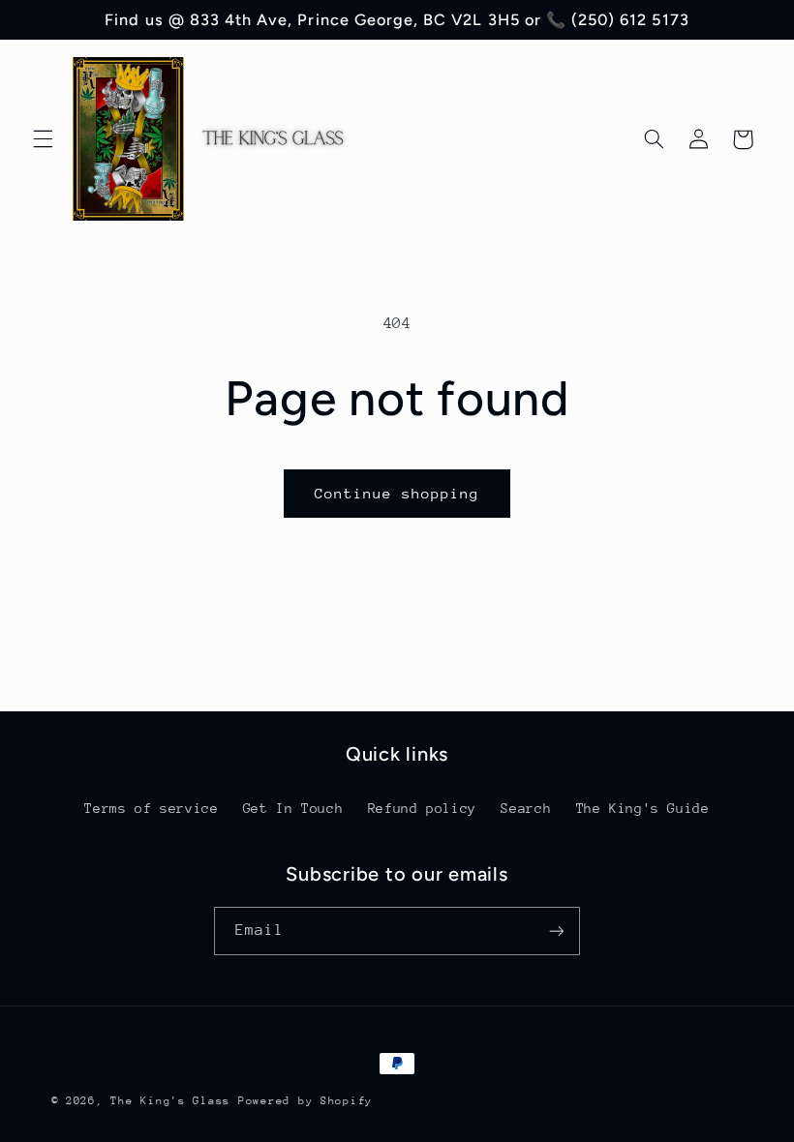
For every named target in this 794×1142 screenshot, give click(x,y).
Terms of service (151, 808)
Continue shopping (397, 493)
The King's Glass (170, 1101)
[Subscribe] (556, 930)
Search (526, 808)
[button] (42, 139)
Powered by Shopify (305, 1101)
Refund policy (422, 808)
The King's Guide (643, 808)
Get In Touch (293, 808)
